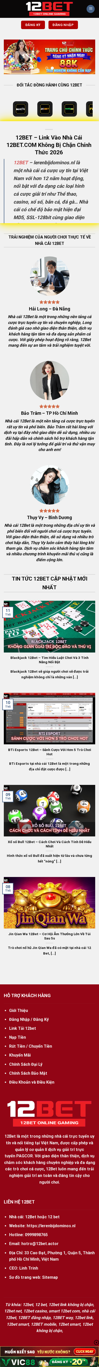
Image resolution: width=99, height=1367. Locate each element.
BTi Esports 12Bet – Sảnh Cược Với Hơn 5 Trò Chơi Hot (49, 752)
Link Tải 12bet (22, 1028)
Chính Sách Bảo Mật (28, 1073)
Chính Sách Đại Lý (25, 1064)
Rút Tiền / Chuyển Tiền (30, 1046)
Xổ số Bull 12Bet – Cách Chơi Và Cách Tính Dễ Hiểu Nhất (49, 844)
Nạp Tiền (17, 1037)
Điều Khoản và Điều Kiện (31, 1082)
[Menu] (91, 9)
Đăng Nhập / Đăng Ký (29, 1019)
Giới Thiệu (18, 1010)
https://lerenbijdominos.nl (51, 1225)
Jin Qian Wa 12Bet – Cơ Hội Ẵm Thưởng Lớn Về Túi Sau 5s (49, 936)
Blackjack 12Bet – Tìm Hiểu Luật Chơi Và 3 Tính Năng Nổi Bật (49, 660)
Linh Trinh (28, 1268)
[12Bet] (49, 9)
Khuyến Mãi (20, 1055)
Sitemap (50, 1277)
